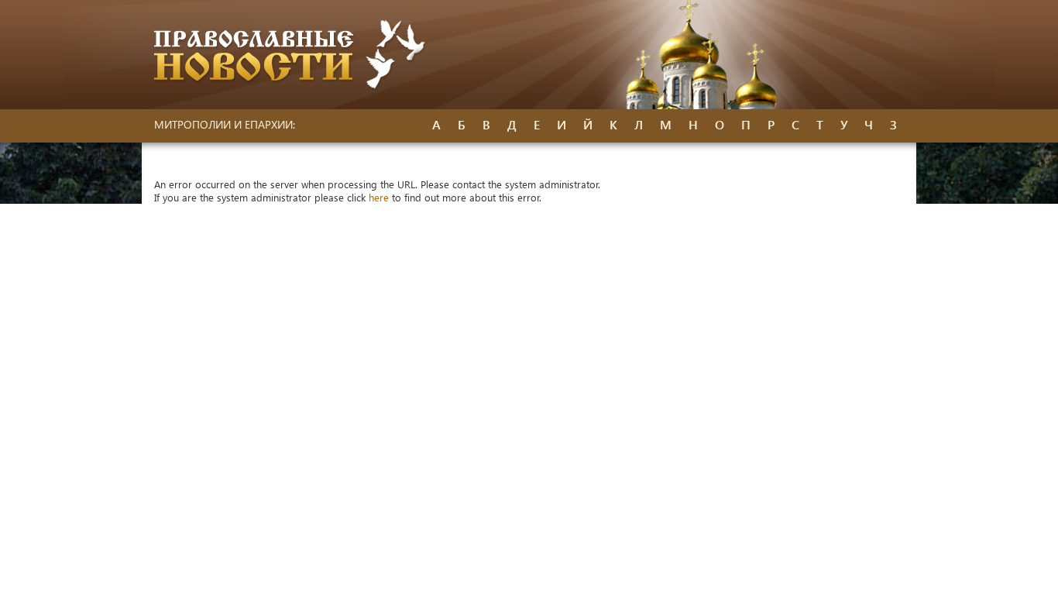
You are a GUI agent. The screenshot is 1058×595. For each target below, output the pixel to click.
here (379, 197)
